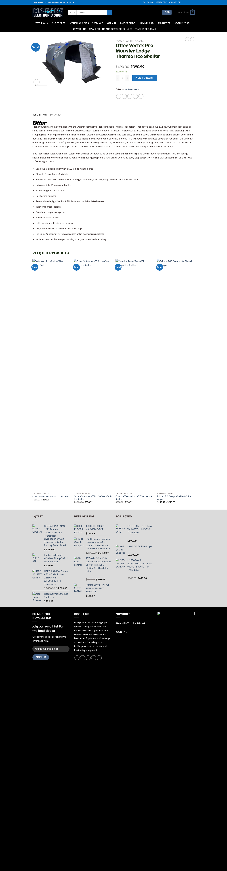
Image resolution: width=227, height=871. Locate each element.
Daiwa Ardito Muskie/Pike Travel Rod (50, 496)
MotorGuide (127, 23)
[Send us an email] (193, 2)
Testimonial (42, 23)
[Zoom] (37, 82)
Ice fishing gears (79, 23)
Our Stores (58, 23)
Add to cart (144, 78)
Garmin (111, 23)
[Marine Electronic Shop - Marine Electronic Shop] (47, 12)
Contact (125, 862)
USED (129, 29)
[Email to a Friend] (129, 96)
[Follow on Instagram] (187, 2)
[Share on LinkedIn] (140, 96)
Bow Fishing (79, 29)
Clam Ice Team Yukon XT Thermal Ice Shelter (134, 498)
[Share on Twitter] (124, 96)
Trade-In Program (145, 29)
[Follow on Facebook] (184, 2)
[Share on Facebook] (118, 96)
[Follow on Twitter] (190, 2)
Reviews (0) (55, 115)
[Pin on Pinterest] (135, 96)
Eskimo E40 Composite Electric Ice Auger (174, 498)
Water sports (183, 23)
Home (119, 41)
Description (39, 115)
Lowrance (97, 23)
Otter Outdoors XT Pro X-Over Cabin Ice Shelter (93, 498)
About (100, 862)
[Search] (109, 12)
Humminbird (146, 23)
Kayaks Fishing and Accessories (107, 29)
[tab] (39, 115)
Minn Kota (164, 23)
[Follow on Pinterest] (99, 657)
